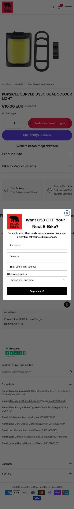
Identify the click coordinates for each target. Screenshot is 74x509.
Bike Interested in (17, 274)
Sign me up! (37, 291)
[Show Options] (64, 280)
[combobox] (36, 280)
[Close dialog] (67, 213)
